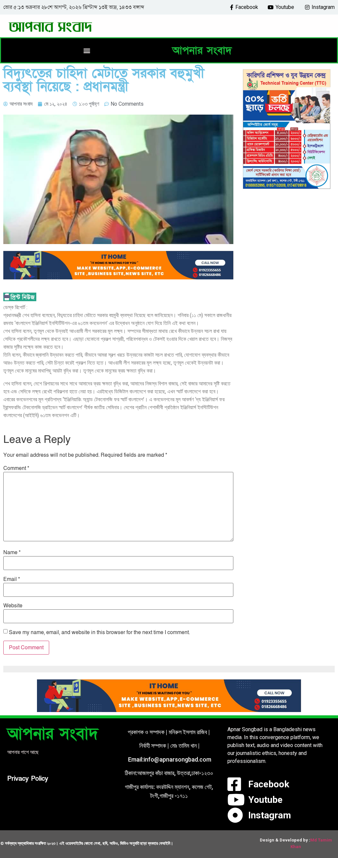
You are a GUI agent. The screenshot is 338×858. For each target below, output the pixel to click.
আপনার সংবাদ (202, 50)
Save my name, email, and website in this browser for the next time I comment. (99, 632)
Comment (16, 468)
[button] (86, 50)
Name (11, 552)
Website (12, 605)
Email (11, 579)
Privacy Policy (27, 778)
